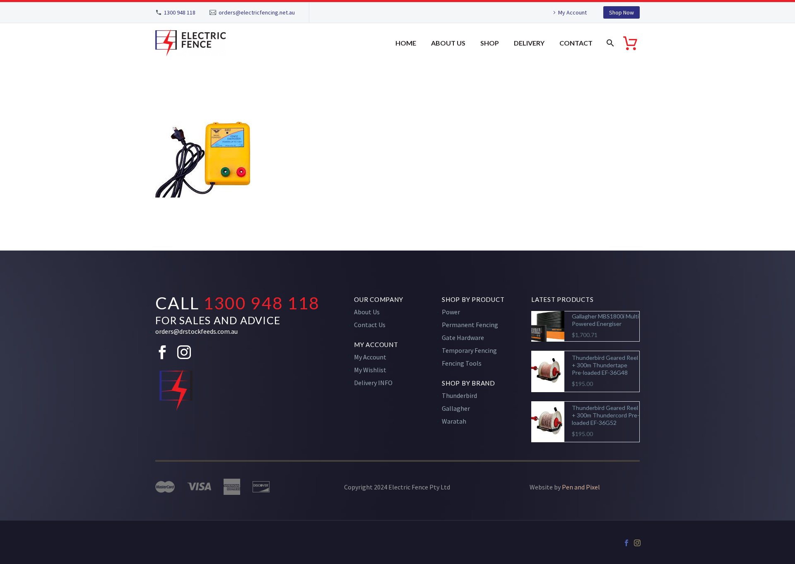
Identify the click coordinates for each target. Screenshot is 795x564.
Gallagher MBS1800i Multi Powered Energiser (605, 320)
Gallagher (456, 408)
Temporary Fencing (469, 350)
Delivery (529, 43)
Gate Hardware (463, 337)
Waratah (454, 421)
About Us (448, 43)
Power (451, 312)
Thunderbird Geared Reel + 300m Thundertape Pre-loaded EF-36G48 (605, 365)
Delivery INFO (373, 382)
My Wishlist (370, 370)
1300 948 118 (179, 12)
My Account (572, 12)
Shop (489, 43)
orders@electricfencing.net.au (257, 12)
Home (405, 43)
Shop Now (621, 12)
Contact (576, 43)
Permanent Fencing (470, 325)
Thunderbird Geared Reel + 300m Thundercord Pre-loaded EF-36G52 (605, 415)
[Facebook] (626, 543)
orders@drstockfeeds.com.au (196, 331)
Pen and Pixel (581, 487)
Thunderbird (459, 395)
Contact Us (369, 325)
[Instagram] (637, 543)
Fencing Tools (462, 363)
